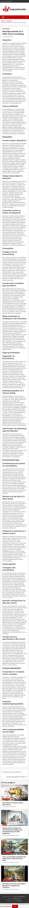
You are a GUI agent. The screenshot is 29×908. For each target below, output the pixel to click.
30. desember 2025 (7, 835)
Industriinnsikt (12, 806)
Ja (15, 906)
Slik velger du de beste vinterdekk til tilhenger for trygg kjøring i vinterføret (14, 885)
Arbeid (4, 824)
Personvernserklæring (19, 896)
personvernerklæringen (6, 906)
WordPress (19, 900)
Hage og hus (6, 799)
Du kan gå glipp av (8, 783)
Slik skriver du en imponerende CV (12, 772)
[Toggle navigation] (3, 17)
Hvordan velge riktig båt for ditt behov (15, 777)
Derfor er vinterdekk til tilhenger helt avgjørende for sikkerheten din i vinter (14, 858)
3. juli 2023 (4, 36)
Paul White (10, 36)
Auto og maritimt (7, 853)
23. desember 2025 (7, 889)
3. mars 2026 (5, 806)
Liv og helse (5, 28)
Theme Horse (16, 898)
